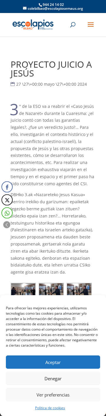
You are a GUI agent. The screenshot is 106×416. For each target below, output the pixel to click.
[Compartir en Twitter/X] (7, 200)
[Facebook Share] (7, 187)
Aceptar (53, 362)
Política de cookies (50, 407)
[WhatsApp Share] (7, 213)
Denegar (53, 378)
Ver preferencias (53, 395)
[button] (6, 224)
